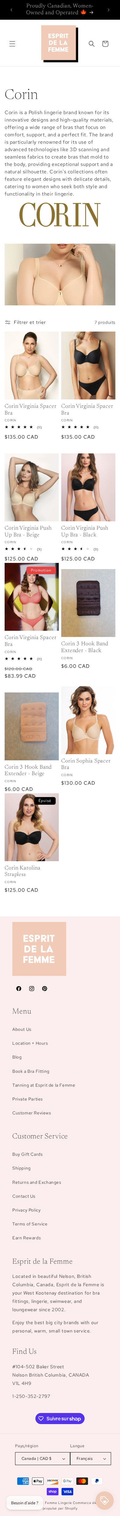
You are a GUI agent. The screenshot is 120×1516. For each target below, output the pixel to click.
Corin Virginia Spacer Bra (31, 410)
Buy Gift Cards (27, 1154)
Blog (17, 1057)
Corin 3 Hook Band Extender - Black (84, 647)
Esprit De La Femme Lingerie (47, 1503)
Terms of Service (30, 1224)
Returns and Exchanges (36, 1182)
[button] (12, 44)
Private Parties (27, 1099)
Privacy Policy (26, 1210)
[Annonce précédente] (11, 10)
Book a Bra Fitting (31, 1071)
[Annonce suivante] (108, 10)
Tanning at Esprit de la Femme (43, 1085)
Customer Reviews (31, 1113)
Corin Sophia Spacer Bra (86, 764)
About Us (21, 1029)
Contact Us (23, 1196)
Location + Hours (30, 1043)
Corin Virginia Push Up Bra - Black (84, 532)
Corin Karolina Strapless (23, 871)
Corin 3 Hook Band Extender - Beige (28, 771)
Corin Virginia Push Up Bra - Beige (28, 532)
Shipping (21, 1168)
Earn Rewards (26, 1238)
